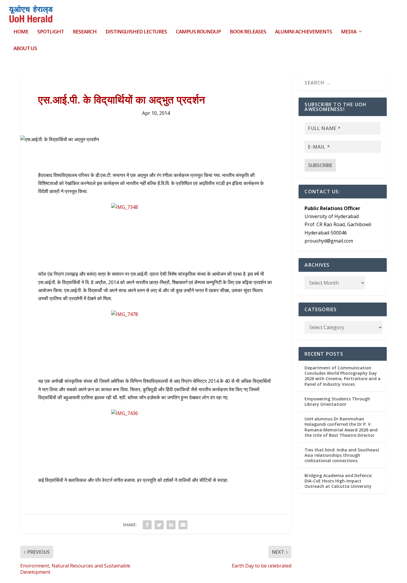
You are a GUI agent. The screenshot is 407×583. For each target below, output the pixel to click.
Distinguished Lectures (136, 32)
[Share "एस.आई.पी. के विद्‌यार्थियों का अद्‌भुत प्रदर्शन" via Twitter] (159, 525)
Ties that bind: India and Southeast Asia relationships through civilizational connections (342, 455)
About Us (25, 49)
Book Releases (248, 32)
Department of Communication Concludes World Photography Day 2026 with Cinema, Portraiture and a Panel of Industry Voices (342, 376)
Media (348, 32)
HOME (20, 32)
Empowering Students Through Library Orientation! (337, 401)
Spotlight (50, 32)
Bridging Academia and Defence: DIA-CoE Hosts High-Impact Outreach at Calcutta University (338, 481)
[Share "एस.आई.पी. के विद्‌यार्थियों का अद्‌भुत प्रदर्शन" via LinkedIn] (171, 525)
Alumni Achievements (303, 32)
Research (85, 32)
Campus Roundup (198, 32)
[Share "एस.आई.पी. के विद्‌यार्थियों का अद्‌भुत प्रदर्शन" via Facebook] (147, 525)
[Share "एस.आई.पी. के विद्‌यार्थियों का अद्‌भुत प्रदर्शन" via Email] (183, 525)
